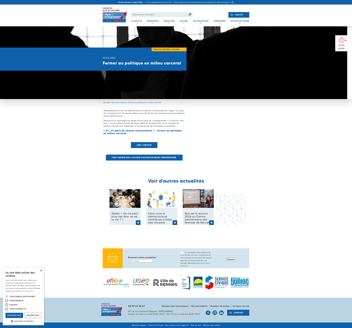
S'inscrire (231, 259)
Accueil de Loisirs (240, 21)
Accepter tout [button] (14, 315)
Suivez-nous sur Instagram (214, 312)
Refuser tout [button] (32, 315)
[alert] (23, 296)
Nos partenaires (199, 306)
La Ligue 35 (136, 21)
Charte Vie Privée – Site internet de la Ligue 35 (168, 325)
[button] (23, 321)
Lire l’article (144, 145)
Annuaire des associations (175, 306)
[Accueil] (116, 16)
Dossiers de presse (220, 306)
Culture (184, 21)
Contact (239, 15)
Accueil (106, 102)
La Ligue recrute (241, 306)
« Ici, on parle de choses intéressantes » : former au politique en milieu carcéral (142, 132)
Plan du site (196, 325)
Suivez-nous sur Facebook (208, 312)
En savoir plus (28, 291)
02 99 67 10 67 (136, 306)
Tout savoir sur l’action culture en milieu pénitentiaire (144, 157)
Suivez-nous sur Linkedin (221, 312)
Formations (220, 21)
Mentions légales (139, 325)
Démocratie (153, 21)
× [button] (41, 271)
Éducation (169, 21)
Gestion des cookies (211, 325)
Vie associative (201, 21)
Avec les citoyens (119, 102)
